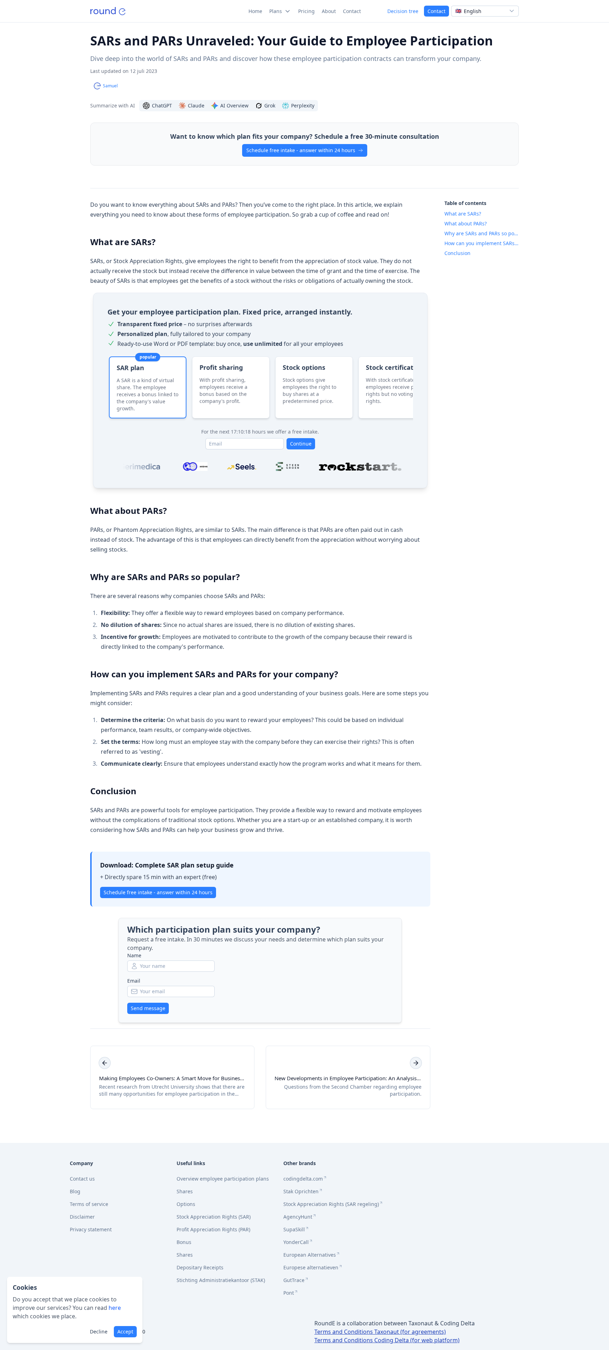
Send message (148, 1008)
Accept (125, 1331)
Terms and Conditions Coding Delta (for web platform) (387, 1340)
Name (134, 955)
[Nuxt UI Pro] (107, 11)
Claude (196, 105)
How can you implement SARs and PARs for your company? (214, 674)
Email (133, 980)
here (115, 1308)
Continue (301, 443)
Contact (436, 11)
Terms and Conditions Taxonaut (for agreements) (380, 1332)
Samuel (110, 86)
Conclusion (113, 791)
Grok (269, 105)
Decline (98, 1331)
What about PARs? (128, 510)
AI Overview (234, 105)
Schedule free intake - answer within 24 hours (300, 150)
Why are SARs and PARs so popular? (165, 577)
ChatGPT (162, 105)
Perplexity (302, 105)
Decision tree (402, 11)
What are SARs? (122, 242)
